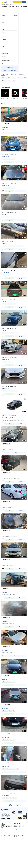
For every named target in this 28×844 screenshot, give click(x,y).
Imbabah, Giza (5, 623)
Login (24, 1)
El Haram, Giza (5, 710)
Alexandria (5, 507)
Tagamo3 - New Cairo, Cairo (7, 478)
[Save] (25, 108)
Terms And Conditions (18, 827)
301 (14, 129)
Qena (4, 536)
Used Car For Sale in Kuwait (19, 832)
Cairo (4, 594)
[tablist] (14, 74)
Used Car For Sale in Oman (19, 836)
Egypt (9, 826)
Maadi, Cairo (5, 449)
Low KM (17, 768)
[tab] (3, 74)
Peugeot (11, 129)
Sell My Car (18, 1)
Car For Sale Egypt (4, 832)
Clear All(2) (16, 9)
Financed (21, 420)
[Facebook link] (14, 826)
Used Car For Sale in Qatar (19, 835)
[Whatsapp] (9, 162)
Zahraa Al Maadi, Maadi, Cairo (8, 420)
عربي (11, 1)
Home (15, 825)
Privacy (15, 829)
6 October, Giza (5, 681)
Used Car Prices (10, 67)
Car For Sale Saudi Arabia (5, 835)
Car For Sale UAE (4, 834)
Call (16, 133)
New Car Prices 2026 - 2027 (10, 70)
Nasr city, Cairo (5, 129)
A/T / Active (15, 536)
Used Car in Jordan (17, 834)
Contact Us (16, 826)
